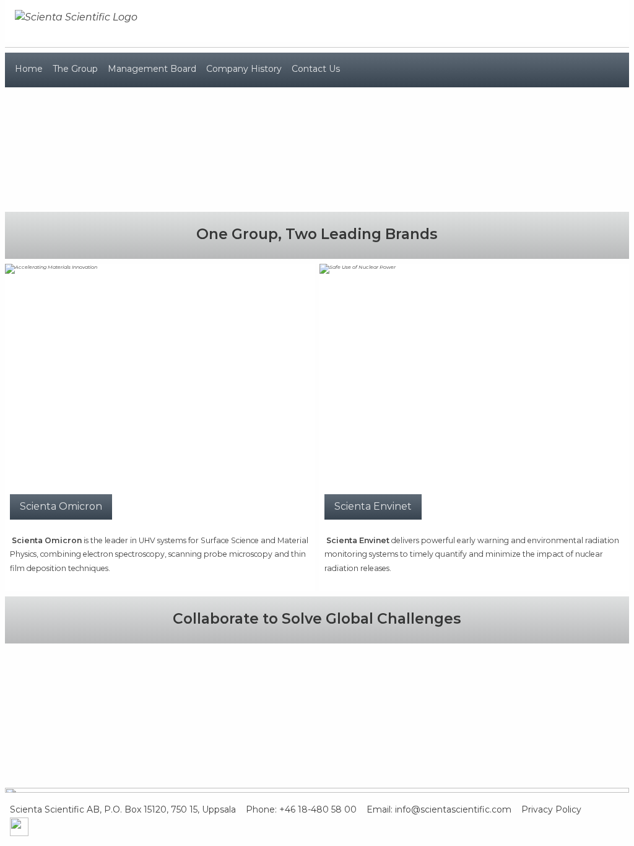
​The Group (75, 68)
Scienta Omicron (61, 506)
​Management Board (152, 68)
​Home (29, 68)
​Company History (244, 68)
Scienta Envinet (373, 506)
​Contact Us (316, 68)
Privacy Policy (560, 809)
